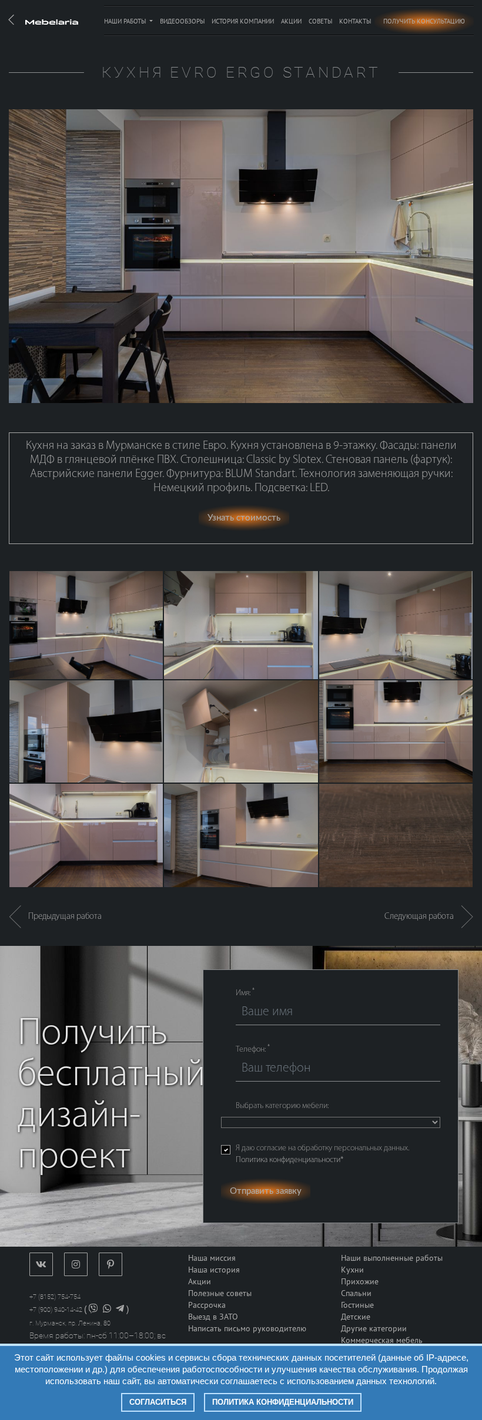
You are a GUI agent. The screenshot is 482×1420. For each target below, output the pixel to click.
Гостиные (357, 1305)
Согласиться (157, 1402)
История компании (243, 21)
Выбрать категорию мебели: (282, 1106)
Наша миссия (212, 1258)
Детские (355, 1317)
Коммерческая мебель (382, 1340)
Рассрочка (207, 1305)
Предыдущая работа (61, 916)
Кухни (352, 1270)
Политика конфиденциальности (282, 1402)
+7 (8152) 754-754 (55, 1297)
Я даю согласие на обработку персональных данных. (322, 1154)
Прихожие (360, 1282)
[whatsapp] (107, 1310)
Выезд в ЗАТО (213, 1317)
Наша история (214, 1270)
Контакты (355, 21)
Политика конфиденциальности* (289, 1160)
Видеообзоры (182, 21)
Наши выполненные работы (392, 1258)
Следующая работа (422, 916)
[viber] (93, 1310)
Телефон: (253, 1049)
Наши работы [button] (126, 21)
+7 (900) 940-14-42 (55, 1310)
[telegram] (120, 1310)
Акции (291, 21)
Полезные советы (220, 1293)
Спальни (356, 1293)
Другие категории (374, 1329)
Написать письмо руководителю (247, 1329)
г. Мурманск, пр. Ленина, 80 (70, 1323)
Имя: (245, 993)
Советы (320, 21)
